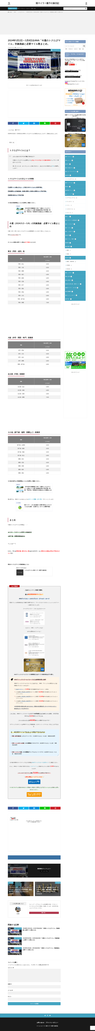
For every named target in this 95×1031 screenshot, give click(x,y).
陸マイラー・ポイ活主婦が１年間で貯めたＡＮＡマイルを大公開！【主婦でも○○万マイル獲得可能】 (38, 505)
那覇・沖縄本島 (71, 261)
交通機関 (69, 291)
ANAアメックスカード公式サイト (40, 762)
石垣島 (69, 265)
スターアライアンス (72, 171)
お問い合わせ (40, 1022)
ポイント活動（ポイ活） (35, 499)
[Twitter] (23, 123)
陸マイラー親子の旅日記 (47, 3)
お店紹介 (70, 280)
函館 (68, 250)
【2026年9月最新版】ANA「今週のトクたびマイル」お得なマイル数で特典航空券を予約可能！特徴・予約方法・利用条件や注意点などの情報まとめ (38, 210)
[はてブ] (34, 123)
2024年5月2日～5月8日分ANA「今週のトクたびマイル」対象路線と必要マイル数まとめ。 (44, 12)
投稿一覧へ (43, 912)
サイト (9, 996)
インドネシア (71, 224)
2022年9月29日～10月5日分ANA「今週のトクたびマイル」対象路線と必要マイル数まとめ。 (41, 939)
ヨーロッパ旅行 (71, 239)
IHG (68, 164)
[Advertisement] (47, 23)
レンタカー (70, 272)
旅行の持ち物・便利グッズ (74, 283)
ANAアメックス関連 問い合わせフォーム (34, 782)
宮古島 (69, 269)
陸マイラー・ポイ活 (72, 287)
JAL (35, 8)
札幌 (68, 254)
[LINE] (45, 123)
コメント (11, 967)
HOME (10, 12)
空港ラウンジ (71, 190)
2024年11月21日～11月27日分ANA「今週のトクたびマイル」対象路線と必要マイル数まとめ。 (41, 929)
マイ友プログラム (33, 766)
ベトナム (69, 227)
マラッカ (69, 212)
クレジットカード (72, 295)
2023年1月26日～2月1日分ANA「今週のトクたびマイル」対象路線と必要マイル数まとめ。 (41, 948)
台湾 (68, 235)
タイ (68, 216)
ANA (32, 8)
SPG (19, 8)
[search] (85, 8)
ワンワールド (71, 182)
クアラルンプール (72, 197)
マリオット (23, 8)
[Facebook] (13, 123)
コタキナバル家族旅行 (73, 220)
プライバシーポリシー (52, 1022)
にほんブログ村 (14, 820)
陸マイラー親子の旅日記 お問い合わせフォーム (34, 794)
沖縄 (69, 257)
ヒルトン (28, 8)
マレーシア (70, 194)
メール (10, 990)
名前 (10, 984)
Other (69, 299)
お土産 (69, 276)
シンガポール (71, 231)
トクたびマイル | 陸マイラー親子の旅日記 (35, 570)
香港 (68, 242)
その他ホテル (71, 167)
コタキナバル (71, 209)
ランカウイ (70, 201)
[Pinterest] (55, 123)
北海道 (69, 246)
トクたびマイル (21, 12)
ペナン (69, 205)
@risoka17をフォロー (73, 84)
